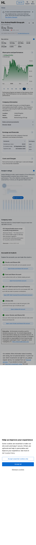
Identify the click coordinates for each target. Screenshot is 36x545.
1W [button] (8, 88)
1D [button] (4, 88)
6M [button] (20, 88)
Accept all (18, 464)
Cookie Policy (10, 453)
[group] (18, 89)
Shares (3, 8)
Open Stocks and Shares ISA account (18, 268)
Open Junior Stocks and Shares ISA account (18, 323)
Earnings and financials (10, 132)
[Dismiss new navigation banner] (33, 12)
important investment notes (13, 364)
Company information (9, 102)
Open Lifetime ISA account (18, 309)
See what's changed (11, 17)
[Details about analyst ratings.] (34, 171)
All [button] (32, 88)
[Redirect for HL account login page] (18, 197)
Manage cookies (18, 469)
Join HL (20, 3)
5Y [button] (28, 88)
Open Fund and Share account (18, 280)
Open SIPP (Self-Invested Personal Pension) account (18, 295)
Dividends (6, 141)
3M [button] (16, 88)
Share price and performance (12, 52)
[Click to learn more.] (34, 39)
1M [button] (12, 88)
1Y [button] (24, 88)
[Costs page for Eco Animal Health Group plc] (18, 161)
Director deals (6, 124)
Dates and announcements (10, 122)
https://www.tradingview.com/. (20, 341)
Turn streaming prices (23, 33)
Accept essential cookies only (18, 459)
